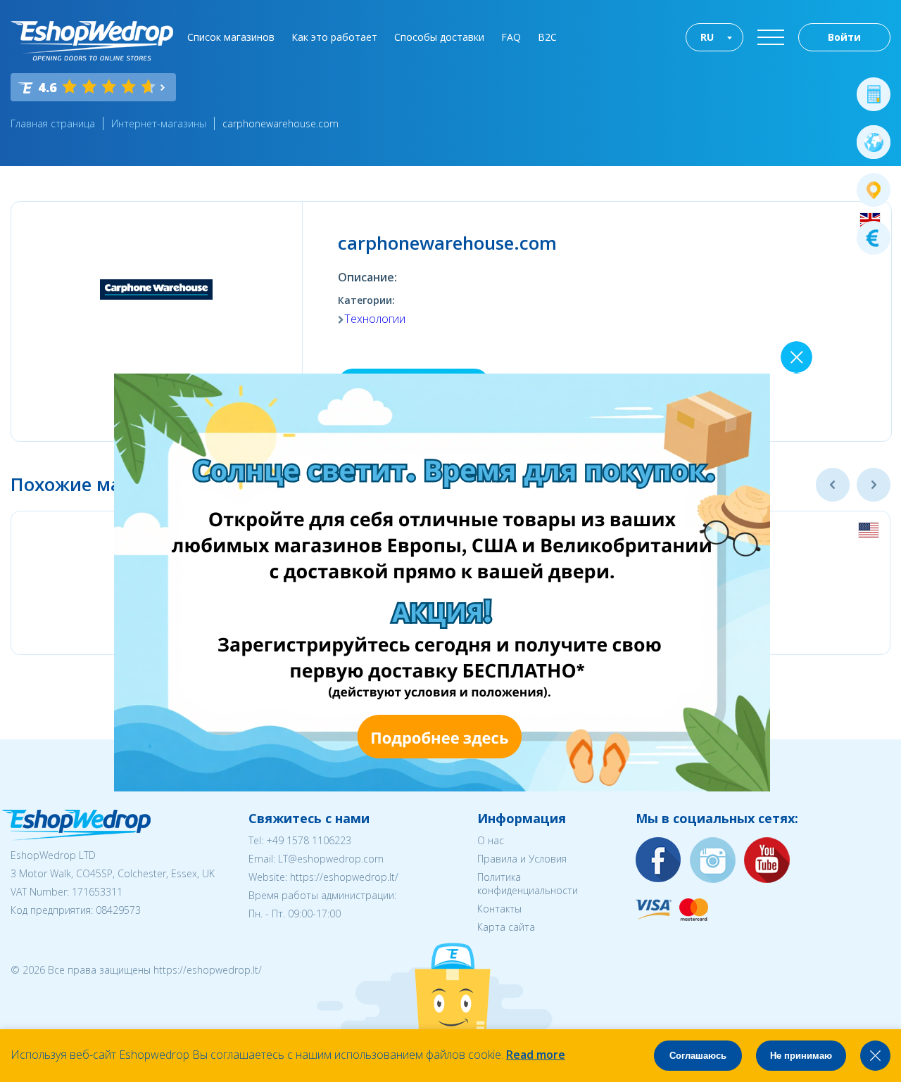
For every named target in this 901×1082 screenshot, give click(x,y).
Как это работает (334, 37)
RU (707, 37)
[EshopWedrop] (92, 41)
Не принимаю (801, 1055)
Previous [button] (833, 485)
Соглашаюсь (697, 1055)
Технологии (374, 318)
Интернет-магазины (158, 123)
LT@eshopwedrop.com (331, 858)
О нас (490, 840)
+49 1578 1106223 (308, 840)
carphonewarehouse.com (280, 123)
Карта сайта (506, 927)
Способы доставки (439, 37)
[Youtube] (767, 860)
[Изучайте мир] (873, 142)
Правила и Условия (522, 858)
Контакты (499, 908)
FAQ (511, 37)
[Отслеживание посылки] (873, 190)
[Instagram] (713, 860)
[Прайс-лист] (873, 238)
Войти (844, 37)
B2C (547, 37)
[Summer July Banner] (442, 787)
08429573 (118, 910)
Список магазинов (231, 37)
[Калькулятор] (873, 94)
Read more (535, 1054)
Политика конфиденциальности (527, 883)
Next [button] (873, 485)
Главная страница (53, 123)
